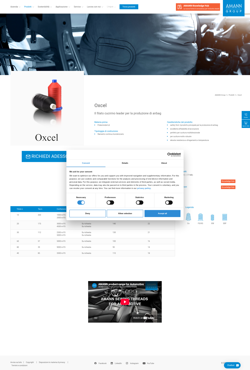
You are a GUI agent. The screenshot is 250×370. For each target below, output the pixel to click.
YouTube (150, 363)
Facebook (103, 363)
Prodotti (28, 6)
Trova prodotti (128, 6)
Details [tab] (125, 163)
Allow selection (125, 213)
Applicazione (62, 6)
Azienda (14, 6)
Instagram (134, 363)
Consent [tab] (86, 163)
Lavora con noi (94, 6)
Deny (87, 213)
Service (77, 6)
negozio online (245, 126)
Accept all (162, 213)
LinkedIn (118, 363)
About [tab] (164, 163)
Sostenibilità (43, 6)
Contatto (246, 117)
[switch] (110, 203)
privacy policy (144, 188)
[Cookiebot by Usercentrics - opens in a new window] (169, 155)
